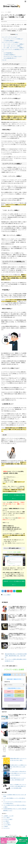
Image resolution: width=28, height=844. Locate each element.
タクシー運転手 (6, 817)
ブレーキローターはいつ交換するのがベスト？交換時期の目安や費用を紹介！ (17, 644)
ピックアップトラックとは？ (9, 37)
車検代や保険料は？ (9, 54)
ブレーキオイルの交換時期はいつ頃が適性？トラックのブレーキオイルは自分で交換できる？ (17, 625)
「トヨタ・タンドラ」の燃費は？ (13, 46)
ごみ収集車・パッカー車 (8, 815)
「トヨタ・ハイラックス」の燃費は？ (14, 44)
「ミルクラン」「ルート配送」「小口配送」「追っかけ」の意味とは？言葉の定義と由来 (17, 616)
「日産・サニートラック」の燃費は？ (14, 47)
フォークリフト (6, 828)
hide (16, 34)
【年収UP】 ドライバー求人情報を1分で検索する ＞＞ (14, 497)
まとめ (4, 60)
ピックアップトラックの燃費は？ (11, 42)
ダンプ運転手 (6, 821)
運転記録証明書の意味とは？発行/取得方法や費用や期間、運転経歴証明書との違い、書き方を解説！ (16, 655)
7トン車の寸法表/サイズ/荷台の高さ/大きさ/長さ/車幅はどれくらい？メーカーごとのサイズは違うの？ (18, 773)
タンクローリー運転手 (7, 819)
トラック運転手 (7, 594)
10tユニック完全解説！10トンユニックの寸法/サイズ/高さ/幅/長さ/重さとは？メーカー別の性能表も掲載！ (18, 786)
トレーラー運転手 (7, 824)
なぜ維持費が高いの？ (10, 58)
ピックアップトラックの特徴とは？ (13, 39)
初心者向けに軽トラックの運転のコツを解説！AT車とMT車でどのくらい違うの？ (18, 766)
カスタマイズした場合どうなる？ (13, 56)
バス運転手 (5, 826)
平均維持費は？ (8, 53)
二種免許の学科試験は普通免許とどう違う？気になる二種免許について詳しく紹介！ (17, 635)
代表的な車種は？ (9, 40)
